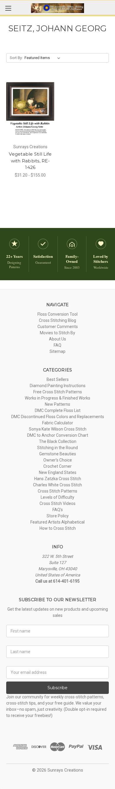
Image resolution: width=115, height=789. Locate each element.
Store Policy (58, 515)
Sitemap (57, 351)
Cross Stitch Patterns (57, 491)
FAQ (57, 345)
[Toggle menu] (8, 8)
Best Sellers (58, 379)
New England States (57, 472)
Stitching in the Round (57, 447)
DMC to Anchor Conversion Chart (57, 435)
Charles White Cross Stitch (57, 484)
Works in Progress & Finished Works (57, 398)
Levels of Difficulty (57, 497)
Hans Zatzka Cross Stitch (57, 478)
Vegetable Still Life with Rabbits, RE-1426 (30, 160)
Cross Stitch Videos (57, 503)
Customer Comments (57, 326)
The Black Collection (57, 441)
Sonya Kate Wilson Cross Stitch (57, 429)
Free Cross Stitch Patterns (57, 391)
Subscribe (57, 687)
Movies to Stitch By (57, 332)
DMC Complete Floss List (57, 410)
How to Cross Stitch (58, 528)
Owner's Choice (57, 460)
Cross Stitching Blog (57, 320)
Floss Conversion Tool (57, 314)
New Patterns (57, 404)
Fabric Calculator (57, 422)
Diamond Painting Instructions (58, 385)
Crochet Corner (57, 466)
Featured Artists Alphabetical (57, 522)
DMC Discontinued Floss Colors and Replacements (57, 416)
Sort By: (16, 58)
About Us (57, 339)
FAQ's (57, 509)
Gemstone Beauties (57, 453)
